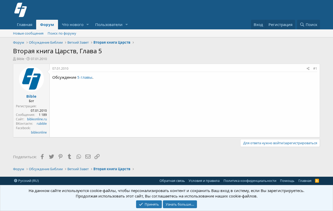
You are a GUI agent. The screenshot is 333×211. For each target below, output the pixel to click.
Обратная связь (172, 180)
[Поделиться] (308, 69)
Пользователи (109, 24)
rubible (42, 123)
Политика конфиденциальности (249, 180)
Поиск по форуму (62, 33)
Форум (47, 24)
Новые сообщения (28, 33)
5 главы (84, 77)
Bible (20, 58)
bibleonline (39, 132)
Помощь (287, 180)
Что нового (73, 24)
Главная (24, 24)
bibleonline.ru (37, 119)
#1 (315, 68)
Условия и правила (204, 180)
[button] (87, 24)
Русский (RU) (28, 180)
